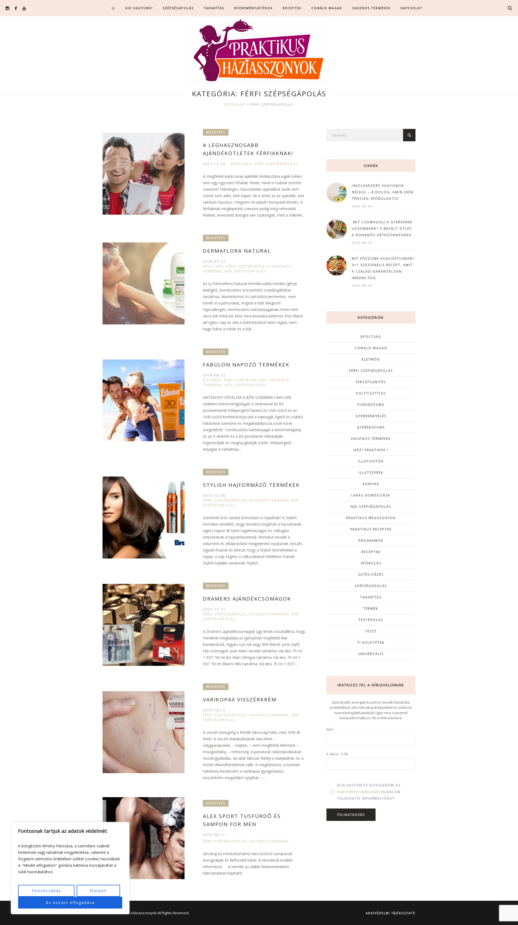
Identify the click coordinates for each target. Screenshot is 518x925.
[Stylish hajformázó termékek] (144, 518)
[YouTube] (24, 8)
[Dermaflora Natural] (144, 283)
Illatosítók (371, 461)
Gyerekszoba (371, 427)
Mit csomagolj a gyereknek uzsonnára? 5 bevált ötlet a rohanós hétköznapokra (382, 228)
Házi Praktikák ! (370, 450)
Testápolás (371, 620)
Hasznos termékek (269, 500)
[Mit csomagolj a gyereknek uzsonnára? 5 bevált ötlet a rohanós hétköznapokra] (336, 228)
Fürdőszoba (370, 404)
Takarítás (370, 597)
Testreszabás (46, 890)
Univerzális (371, 654)
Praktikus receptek (371, 529)
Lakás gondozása (370, 495)
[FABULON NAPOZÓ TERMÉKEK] (144, 400)
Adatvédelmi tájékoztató (358, 791)
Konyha (371, 484)
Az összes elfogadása (70, 902)
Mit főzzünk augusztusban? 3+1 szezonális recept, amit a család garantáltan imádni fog (383, 268)
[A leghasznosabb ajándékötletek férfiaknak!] (144, 174)
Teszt (371, 631)
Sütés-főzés (371, 574)
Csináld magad (371, 348)
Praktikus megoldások (371, 518)
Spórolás (371, 563)
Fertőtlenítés (371, 382)
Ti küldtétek (370, 642)
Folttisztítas (371, 393)
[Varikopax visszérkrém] (144, 732)
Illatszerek (371, 472)
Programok (370, 540)
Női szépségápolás (245, 271)
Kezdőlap (235, 104)
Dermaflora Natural (237, 250)
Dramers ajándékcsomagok (247, 598)
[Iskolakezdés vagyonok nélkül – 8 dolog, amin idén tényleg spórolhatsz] (336, 192)
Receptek (371, 552)
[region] (70, 868)
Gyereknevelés (371, 416)
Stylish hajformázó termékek (251, 484)
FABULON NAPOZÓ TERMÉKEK (246, 364)
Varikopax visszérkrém (240, 699)
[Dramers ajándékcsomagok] (144, 625)
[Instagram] (7, 8)
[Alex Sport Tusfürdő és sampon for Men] (144, 838)
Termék (370, 608)
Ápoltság (241, 164)
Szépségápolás (371, 586)
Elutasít (98, 890)
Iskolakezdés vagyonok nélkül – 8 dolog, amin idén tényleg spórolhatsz (383, 192)
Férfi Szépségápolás (276, 164)
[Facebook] (16, 8)
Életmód (212, 380)
